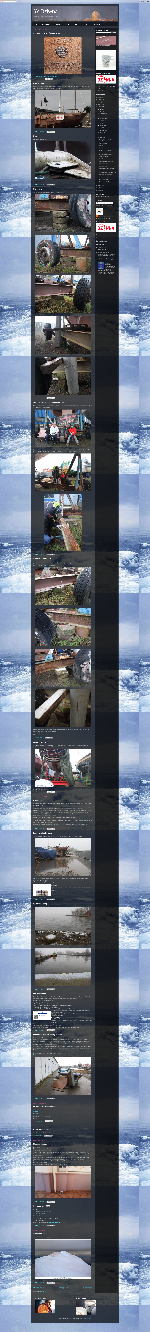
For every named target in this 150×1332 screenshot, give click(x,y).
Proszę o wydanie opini (42, 559)
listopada (102, 113)
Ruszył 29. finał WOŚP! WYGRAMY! (47, 33)
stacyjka (35, 1115)
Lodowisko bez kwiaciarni (43, 833)
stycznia (102, 137)
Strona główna (63, 1288)
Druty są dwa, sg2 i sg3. (104, 252)
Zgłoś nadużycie (101, 241)
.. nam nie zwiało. (39, 742)
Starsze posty (87, 1288)
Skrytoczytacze (39, 994)
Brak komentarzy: (39, 131)
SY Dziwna (45, 11)
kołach (49, 1211)
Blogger (89, 1318)
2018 (99, 190)
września (102, 118)
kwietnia (102, 130)
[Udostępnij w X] (49, 79)
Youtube (76, 24)
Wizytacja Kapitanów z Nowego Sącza (48, 402)
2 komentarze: (39, 79)
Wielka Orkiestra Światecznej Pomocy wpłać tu (46, 76)
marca (101, 132)
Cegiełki (57, 24)
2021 (99, 109)
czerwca (102, 125)
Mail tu (35, 1055)
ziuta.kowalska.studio (104, 216)
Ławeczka (86, 24)
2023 (99, 104)
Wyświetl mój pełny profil (103, 218)
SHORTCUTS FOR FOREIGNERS (107, 86)
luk (98, 237)
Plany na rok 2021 (40, 1234)
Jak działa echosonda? (108, 263)
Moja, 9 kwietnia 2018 (104, 196)
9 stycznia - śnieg (40, 904)
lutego (101, 135)
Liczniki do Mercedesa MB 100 (45, 1107)
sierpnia (102, 120)
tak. (49, 1116)
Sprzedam (96, 24)
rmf (56, 890)
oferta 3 (35, 1113)
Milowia (58, 824)
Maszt (35, 136)
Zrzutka (66, 24)
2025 (99, 99)
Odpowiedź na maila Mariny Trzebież (47, 1035)
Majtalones (37, 800)
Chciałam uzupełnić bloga (43, 1129)
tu (49, 789)
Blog (36, 24)
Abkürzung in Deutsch (104, 88)
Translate (109, 205)
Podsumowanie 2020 (41, 1206)
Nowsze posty (38, 1288)
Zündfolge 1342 (102, 247)
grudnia (102, 111)
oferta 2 (35, 1111)
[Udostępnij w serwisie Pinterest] (52, 79)
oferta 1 (35, 1110)
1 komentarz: (38, 1135)
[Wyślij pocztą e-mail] (46, 79)
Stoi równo (37, 189)
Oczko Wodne (47, 734)
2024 (99, 102)
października (103, 116)
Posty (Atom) (43, 1291)
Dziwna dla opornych (103, 91)
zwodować (39, 1213)
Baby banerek (38, 83)
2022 (99, 106)
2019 (99, 187)
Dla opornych (46, 24)
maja (101, 128)
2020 (99, 185)
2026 (99, 97)
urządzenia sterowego (55, 1222)
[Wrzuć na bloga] (47, 79)
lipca (101, 123)
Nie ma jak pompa (40, 1144)
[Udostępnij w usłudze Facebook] (51, 79)
